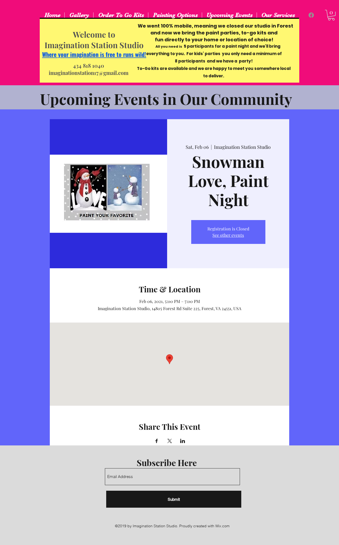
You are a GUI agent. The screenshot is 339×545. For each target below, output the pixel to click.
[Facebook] (311, 15)
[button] (331, 15)
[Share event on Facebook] (156, 441)
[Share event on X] (169, 441)
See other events (228, 235)
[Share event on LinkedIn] (182, 441)
